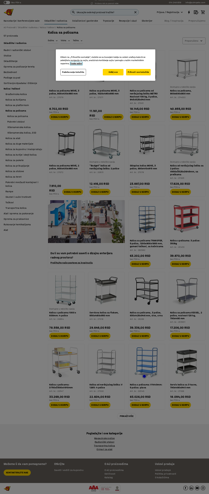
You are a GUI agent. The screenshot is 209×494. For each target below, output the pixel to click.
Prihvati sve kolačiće (138, 72)
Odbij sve (113, 72)
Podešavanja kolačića (73, 72)
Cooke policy (76, 63)
